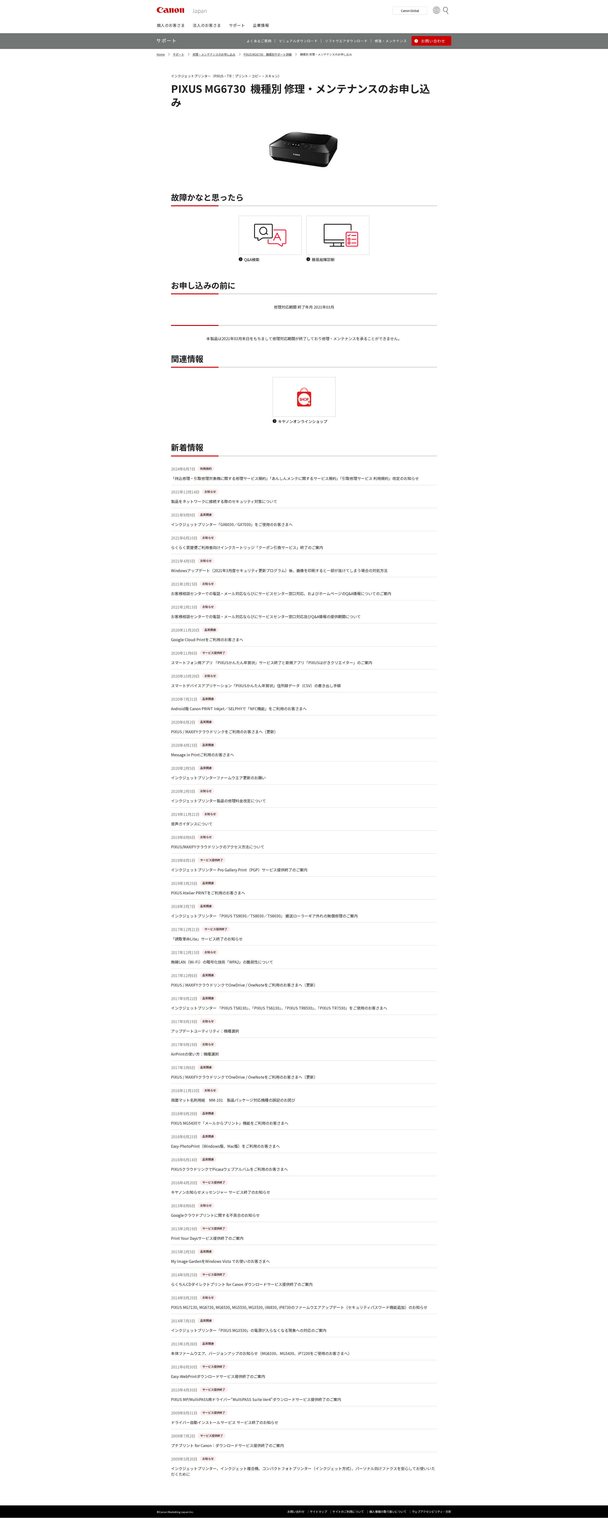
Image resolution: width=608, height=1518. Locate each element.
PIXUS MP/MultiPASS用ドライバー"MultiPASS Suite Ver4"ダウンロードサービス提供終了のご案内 (256, 1399)
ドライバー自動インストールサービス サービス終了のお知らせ (224, 1422)
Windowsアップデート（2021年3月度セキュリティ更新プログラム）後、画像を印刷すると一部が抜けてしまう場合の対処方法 (279, 570)
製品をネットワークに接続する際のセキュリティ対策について (224, 501)
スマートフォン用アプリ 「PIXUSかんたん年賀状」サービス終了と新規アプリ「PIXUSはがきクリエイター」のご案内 (271, 662)
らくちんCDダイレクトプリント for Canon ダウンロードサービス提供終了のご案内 (242, 1284)
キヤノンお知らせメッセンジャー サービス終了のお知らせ (220, 1192)
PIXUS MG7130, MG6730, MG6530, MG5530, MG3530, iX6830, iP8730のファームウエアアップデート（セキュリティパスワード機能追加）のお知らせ (299, 1307)
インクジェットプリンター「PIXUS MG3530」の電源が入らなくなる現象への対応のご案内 (248, 1330)
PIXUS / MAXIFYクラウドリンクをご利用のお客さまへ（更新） (224, 731)
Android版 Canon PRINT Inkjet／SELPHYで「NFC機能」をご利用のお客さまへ (239, 708)
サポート (178, 54)
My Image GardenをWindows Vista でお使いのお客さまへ (220, 1261)
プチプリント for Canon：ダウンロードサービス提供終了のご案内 (227, 1445)
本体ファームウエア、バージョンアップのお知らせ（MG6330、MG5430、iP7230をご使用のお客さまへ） (261, 1353)
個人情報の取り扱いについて (387, 1511)
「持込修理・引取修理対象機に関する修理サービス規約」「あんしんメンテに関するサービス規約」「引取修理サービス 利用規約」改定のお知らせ (295, 478)
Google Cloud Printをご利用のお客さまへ (207, 639)
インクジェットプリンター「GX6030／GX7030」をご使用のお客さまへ (232, 524)
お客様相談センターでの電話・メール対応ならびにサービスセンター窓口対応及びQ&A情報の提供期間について (266, 616)
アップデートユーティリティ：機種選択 (205, 1031)
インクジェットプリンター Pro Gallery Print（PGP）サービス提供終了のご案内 (239, 870)
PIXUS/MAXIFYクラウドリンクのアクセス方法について (217, 847)
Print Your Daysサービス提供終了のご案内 (207, 1238)
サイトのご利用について (348, 1511)
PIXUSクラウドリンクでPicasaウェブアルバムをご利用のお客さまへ (229, 1169)
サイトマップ (318, 1511)
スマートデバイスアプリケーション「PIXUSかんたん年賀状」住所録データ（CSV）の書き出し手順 (256, 685)
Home (161, 54)
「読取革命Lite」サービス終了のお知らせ (207, 939)
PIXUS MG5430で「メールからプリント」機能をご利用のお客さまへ (229, 1123)
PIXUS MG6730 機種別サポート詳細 (268, 54)
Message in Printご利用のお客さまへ (202, 754)
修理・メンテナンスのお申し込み (214, 54)
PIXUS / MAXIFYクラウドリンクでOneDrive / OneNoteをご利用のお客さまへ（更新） (244, 985)
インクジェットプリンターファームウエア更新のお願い (218, 777)
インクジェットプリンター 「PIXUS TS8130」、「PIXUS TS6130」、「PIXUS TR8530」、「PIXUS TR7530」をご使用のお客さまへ (279, 1008)
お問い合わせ (295, 1511)
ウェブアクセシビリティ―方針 (431, 1511)
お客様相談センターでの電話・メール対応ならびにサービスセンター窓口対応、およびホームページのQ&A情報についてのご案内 (281, 593)
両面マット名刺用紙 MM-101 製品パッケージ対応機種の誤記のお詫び (233, 1100)
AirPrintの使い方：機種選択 (195, 1054)
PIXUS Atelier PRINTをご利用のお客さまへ (208, 893)
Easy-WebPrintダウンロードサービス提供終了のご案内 (218, 1376)
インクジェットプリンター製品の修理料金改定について (218, 801)
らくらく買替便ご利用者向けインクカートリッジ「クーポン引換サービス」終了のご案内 (247, 547)
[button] (171, 25)
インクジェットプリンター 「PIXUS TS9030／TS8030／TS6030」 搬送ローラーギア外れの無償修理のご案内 (264, 916)
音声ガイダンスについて (192, 824)
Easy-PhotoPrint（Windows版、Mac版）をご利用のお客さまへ (225, 1146)
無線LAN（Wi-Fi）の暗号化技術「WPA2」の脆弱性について (222, 962)
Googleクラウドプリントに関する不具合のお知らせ (215, 1215)
